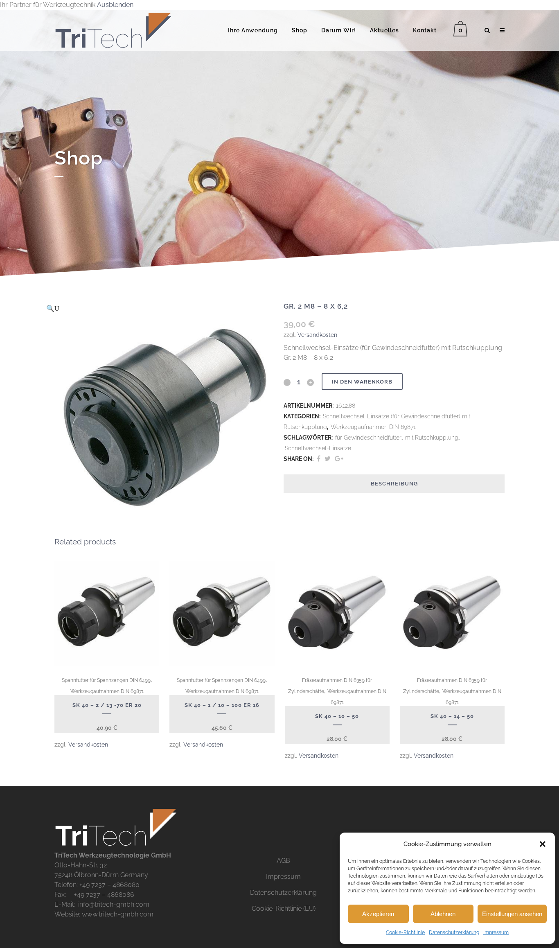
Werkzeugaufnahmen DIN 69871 (373, 427)
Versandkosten (317, 334)
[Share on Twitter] (328, 459)
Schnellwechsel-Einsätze (318, 448)
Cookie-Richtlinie (405, 932)
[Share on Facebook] (318, 459)
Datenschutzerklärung (454, 932)
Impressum (496, 932)
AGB (283, 860)
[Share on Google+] (339, 459)
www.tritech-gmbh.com (117, 914)
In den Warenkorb (362, 382)
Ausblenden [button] (115, 5)
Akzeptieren (378, 913)
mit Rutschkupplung (431, 437)
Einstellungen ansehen (512, 913)
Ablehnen (443, 913)
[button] (543, 844)
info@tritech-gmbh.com (113, 904)
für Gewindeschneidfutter (368, 437)
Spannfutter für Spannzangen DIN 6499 (106, 680)
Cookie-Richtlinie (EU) (284, 908)
